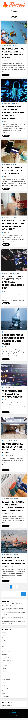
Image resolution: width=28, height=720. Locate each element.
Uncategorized (5, 696)
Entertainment (6, 657)
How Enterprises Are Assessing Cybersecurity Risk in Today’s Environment (13, 112)
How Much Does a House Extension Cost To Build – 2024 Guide (14, 448)
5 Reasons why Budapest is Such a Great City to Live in (13, 560)
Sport (3, 682)
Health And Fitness (6, 674)
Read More (5, 74)
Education (4, 654)
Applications (5, 635)
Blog (3, 638)
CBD (3, 646)
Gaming (17, 273)
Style (3, 685)
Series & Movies (6, 679)
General (4, 671)
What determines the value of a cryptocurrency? (13, 394)
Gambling (4, 665)
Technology (16, 103)
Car (3, 643)
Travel (16, 554)
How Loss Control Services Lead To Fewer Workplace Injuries (13, 53)
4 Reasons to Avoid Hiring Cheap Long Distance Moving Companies (13, 225)
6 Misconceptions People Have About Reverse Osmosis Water (13, 339)
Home (17, 441)
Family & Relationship (7, 660)
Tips (15, 164)
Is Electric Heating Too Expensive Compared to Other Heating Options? (13, 506)
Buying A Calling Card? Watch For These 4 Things (12, 170)
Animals (4, 632)
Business (17, 45)
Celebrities (4, 649)
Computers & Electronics (8, 651)
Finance (4, 663)
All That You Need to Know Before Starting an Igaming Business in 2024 (13, 282)
